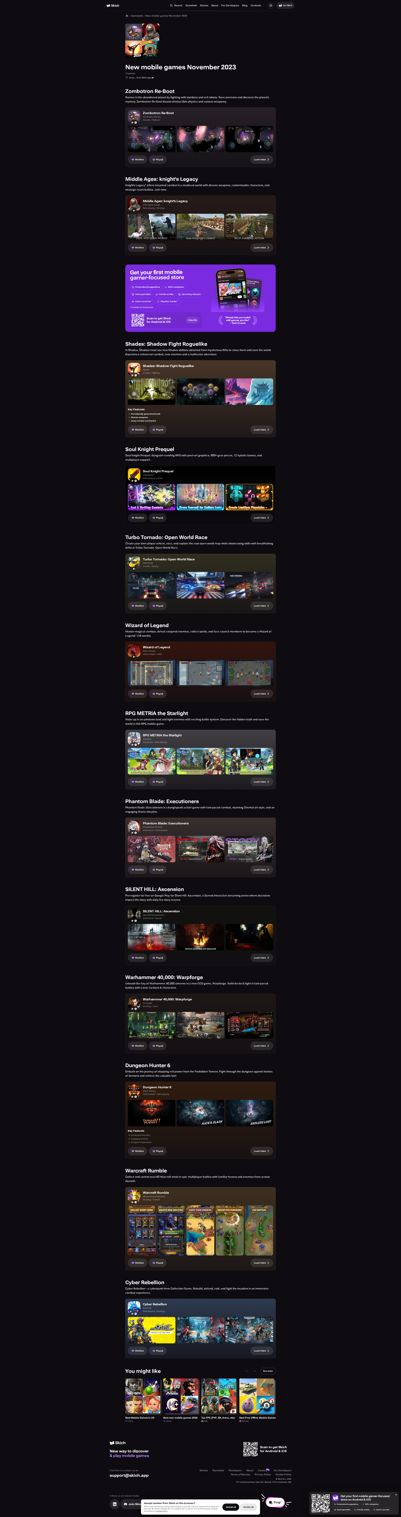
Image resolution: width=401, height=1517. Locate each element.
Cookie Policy (283, 1474)
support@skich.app (129, 1475)
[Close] (396, 1495)
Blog (244, 5)
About (214, 5)
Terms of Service (240, 1474)
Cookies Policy (161, 1511)
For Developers (230, 5)
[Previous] (247, 1371)
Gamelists (191, 5)
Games (204, 5)
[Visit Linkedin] (115, 1504)
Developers (235, 1470)
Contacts (256, 5)
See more (268, 1371)
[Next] (255, 1371)
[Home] (113, 6)
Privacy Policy (263, 1474)
